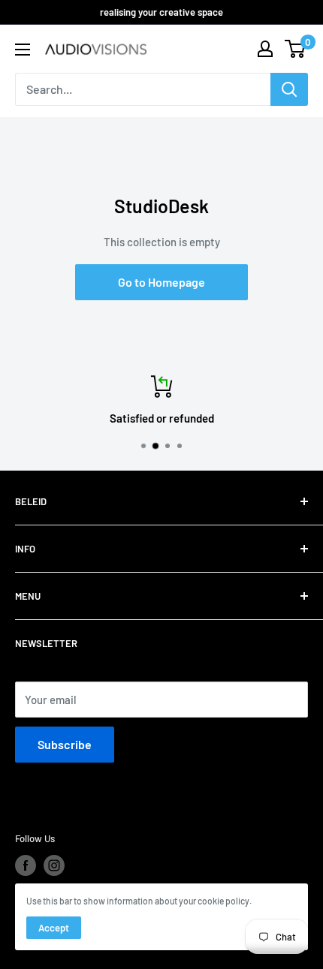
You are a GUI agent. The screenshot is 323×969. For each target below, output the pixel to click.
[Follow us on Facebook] (25, 865)
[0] (295, 49)
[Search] (289, 89)
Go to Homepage (161, 282)
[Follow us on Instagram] (54, 865)
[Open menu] (22, 50)
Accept (53, 928)
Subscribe (65, 744)
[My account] (265, 49)
